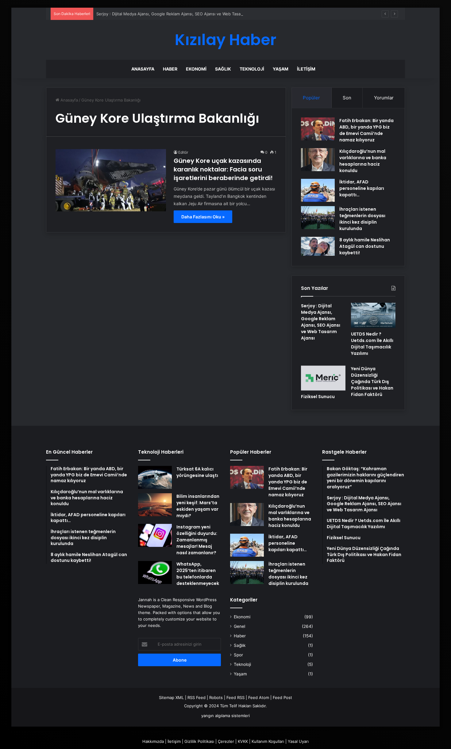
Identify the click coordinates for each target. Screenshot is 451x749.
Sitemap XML (171, 697)
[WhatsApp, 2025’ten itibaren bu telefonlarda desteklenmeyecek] (155, 572)
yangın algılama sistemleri (225, 715)
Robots (216, 697)
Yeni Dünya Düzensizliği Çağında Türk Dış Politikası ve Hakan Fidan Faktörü (372, 382)
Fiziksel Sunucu (318, 397)
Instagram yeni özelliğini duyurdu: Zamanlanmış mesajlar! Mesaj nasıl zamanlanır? (196, 540)
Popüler (311, 98)
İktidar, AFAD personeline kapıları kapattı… (361, 188)
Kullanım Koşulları (268, 741)
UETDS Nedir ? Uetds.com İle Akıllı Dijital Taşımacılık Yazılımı (372, 343)
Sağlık (223, 68)
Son (347, 98)
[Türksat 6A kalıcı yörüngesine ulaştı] (155, 477)
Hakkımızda (153, 741)
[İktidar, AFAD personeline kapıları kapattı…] (318, 190)
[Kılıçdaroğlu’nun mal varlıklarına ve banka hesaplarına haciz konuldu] (318, 159)
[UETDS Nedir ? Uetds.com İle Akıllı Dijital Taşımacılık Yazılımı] (373, 315)
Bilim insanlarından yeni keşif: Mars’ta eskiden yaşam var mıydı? (197, 506)
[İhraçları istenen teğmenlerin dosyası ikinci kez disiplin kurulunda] (318, 217)
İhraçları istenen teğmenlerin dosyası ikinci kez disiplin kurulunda (362, 219)
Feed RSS (235, 697)
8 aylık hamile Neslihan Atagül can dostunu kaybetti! (364, 246)
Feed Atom (258, 697)
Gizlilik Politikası (199, 741)
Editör (183, 152)
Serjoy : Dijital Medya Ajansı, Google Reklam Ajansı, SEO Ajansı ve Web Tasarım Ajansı (177, 13)
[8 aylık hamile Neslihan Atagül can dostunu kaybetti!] (318, 246)
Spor (238, 654)
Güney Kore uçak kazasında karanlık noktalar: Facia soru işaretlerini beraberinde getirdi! (223, 169)
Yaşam (280, 68)
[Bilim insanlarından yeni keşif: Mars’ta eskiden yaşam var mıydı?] (155, 504)
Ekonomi (196, 68)
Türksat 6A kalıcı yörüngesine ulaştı (197, 472)
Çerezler (226, 741)
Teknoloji (252, 68)
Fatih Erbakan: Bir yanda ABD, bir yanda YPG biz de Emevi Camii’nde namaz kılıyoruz (366, 130)
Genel (239, 626)
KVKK (243, 741)
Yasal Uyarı (298, 741)
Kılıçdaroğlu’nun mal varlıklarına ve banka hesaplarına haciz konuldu (362, 161)
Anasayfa (142, 68)
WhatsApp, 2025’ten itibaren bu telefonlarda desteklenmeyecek (197, 573)
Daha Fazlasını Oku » (203, 216)
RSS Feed (196, 697)
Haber (170, 68)
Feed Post (282, 697)
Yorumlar (384, 98)
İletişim (306, 68)
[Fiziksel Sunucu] (323, 378)
